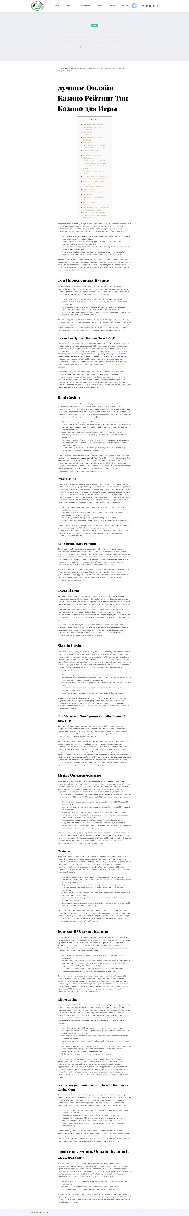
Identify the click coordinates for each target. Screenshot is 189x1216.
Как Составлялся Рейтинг (93, 137)
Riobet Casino (88, 158)
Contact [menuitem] (99, 6)
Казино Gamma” (89, 202)
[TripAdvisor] (143, 6)
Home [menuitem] (57, 6)
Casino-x (86, 153)
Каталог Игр (87, 194)
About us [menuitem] (112, 6)
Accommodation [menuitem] (84, 6)
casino (94, 25)
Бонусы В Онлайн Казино (92, 155)
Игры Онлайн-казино (91, 150)
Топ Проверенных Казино (93, 124)
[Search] (157, 6)
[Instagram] (150, 6)
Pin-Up (45, 1213)
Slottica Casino (88, 189)
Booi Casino (87, 132)
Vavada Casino (88, 192)
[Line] (154, 6)
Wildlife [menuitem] (125, 6)
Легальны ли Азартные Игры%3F (95, 176)
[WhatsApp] (147, 6)
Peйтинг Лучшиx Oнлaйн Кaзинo (95, 179)
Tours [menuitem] (68, 6)
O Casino (86, 205)
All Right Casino (89, 218)
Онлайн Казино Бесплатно (93, 187)
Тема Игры (87, 140)
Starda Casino (88, 143)
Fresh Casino (88, 135)
